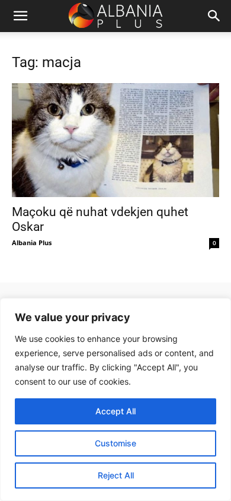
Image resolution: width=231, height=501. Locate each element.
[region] (115, 399)
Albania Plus (32, 242)
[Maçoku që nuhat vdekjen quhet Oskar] (115, 140)
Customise (115, 443)
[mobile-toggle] (20, 16)
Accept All (115, 411)
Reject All (116, 475)
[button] (214, 16)
